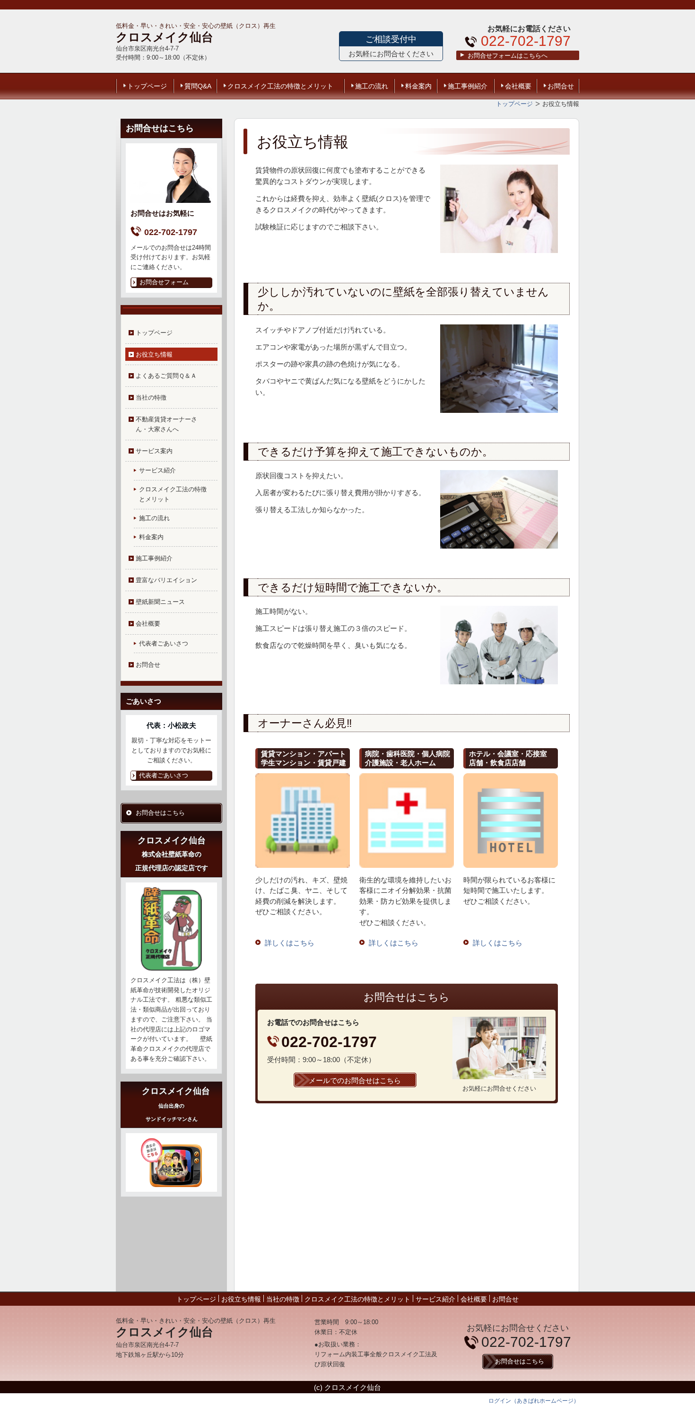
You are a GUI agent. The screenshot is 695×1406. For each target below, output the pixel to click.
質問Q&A (197, 86)
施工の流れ (371, 86)
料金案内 (418, 86)
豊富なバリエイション (166, 580)
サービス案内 (154, 450)
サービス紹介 (157, 470)
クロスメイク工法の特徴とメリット (280, 86)
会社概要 (518, 86)
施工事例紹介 (467, 86)
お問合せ (560, 86)
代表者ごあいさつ (163, 643)
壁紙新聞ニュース (160, 601)
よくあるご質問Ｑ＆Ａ (166, 375)
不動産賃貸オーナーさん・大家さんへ (166, 424)
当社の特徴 (151, 397)
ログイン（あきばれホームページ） (533, 1400)
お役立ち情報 (154, 354)
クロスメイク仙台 (164, 37)
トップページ (147, 86)
